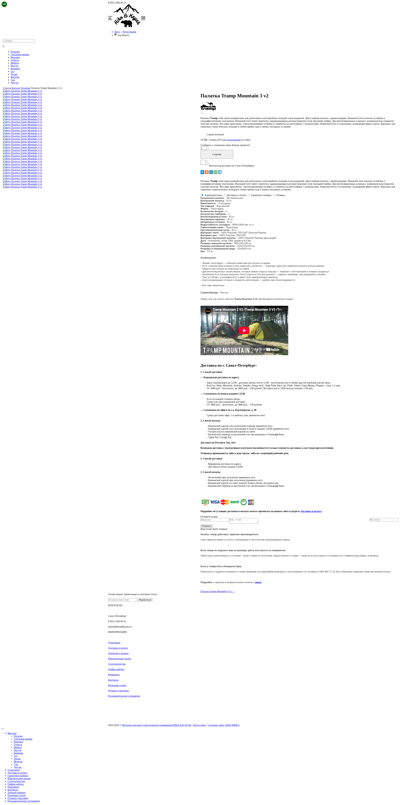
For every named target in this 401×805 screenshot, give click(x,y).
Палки (14, 74)
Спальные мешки (20, 54)
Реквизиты (114, 674)
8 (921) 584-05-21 (117, 2)
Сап (13, 80)
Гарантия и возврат (118, 653)
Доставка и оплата (311, 511)
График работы (116, 669)
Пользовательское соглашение (124, 696)
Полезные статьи (117, 685)
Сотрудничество (117, 664)
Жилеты (15, 77)
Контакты (113, 680)
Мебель (15, 63)
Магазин (12, 733)
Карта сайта (199, 725)
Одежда (15, 60)
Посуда (14, 65)
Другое (14, 82)
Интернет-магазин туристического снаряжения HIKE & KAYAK (156, 725)
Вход (117, 31)
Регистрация (129, 31)
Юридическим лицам (119, 658)
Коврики (15, 68)
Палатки (15, 51)
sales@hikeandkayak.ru (120, 626)
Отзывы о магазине (118, 690)
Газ (12, 71)
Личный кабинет (17, 792)
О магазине (114, 642)
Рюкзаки (15, 57)
